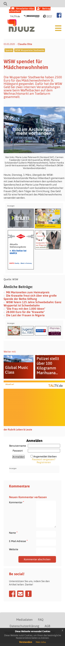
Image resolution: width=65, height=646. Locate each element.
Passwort (18, 450)
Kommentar (16, 502)
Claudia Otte (25, 44)
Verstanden (25, 642)
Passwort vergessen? (43, 459)
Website (13, 549)
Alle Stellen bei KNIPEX (18, 252)
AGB (47, 626)
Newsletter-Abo (25, 8)
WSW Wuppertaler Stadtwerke (29, 50)
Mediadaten (24, 619)
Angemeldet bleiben (45, 456)
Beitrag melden (28, 594)
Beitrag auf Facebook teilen (12, 594)
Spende (8, 50)
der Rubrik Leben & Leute (18, 429)
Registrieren (44, 462)
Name (13, 532)
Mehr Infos (41, 642)
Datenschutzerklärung (24, 626)
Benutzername (17, 445)
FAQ (40, 619)
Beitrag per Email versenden (20, 594)
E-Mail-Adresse (18, 541)
